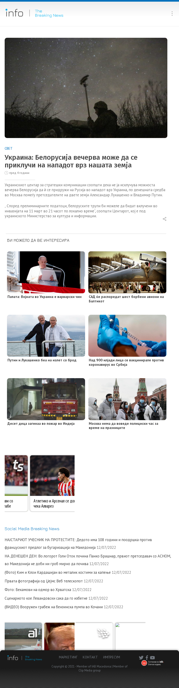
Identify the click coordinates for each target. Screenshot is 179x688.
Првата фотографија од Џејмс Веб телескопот (44, 581)
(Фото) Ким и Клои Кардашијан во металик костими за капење (58, 572)
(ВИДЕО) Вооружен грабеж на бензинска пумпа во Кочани (54, 606)
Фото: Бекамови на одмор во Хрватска (38, 589)
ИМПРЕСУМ (111, 657)
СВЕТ (9, 148)
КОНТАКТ (90, 657)
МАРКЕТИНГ (68, 657)
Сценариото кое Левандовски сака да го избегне (46, 598)
